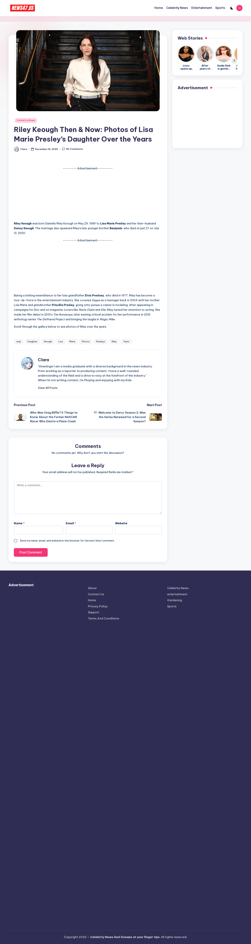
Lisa (60, 341)
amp (18, 341)
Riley (114, 341)
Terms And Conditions (103, 618)
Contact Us (96, 594)
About (92, 588)
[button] (48, 388)
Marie (72, 341)
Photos (86, 341)
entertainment (177, 594)
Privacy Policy (98, 606)
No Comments (74, 149)
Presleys (100, 341)
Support (93, 612)
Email (71, 523)
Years (126, 341)
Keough (48, 341)
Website (121, 523)
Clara (43, 359)
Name (19, 523)
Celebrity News (26, 120)
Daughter (32, 341)
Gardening (174, 600)
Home (92, 600)
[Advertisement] (88, 194)
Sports (172, 606)
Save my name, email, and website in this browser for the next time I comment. (67, 540)
